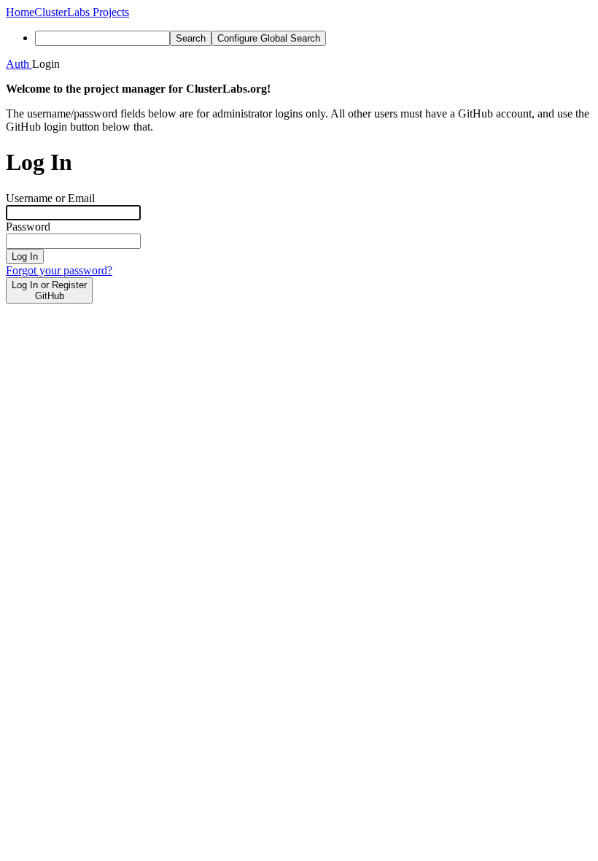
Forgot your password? (59, 270)
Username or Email (50, 198)
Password (28, 226)
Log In (25, 256)
